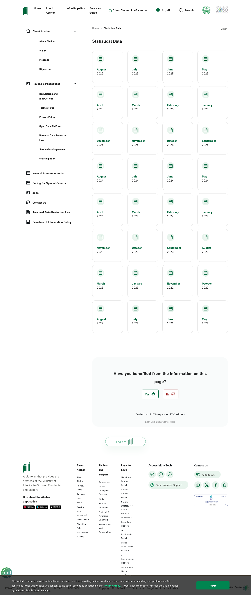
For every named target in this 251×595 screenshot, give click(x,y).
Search (189, 10)
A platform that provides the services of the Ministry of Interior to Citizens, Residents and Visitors (42, 483)
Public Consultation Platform (127, 546)
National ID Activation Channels (104, 515)
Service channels (103, 505)
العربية (166, 10)
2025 (100, 73)
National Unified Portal (125, 493)
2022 (170, 287)
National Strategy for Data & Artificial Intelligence (126, 509)
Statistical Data (81, 526)
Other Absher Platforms (128, 10)
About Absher (50, 10)
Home (37, 7)
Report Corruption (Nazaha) (104, 490)
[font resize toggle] (161, 474)
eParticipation (76, 7)
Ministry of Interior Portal (126, 481)
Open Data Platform (126, 523)
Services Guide (95, 10)
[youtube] (198, 485)
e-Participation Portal (127, 534)
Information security (82, 534)
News (79, 502)
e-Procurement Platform (127, 558)
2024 (100, 144)
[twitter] (207, 485)
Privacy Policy (80, 487)
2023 (100, 251)
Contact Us (104, 482)
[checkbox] (150, 394)
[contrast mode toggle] (152, 474)
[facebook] (215, 485)
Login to (121, 441)
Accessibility (83, 519)
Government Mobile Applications (127, 571)
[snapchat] (224, 485)
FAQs (101, 499)
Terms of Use (81, 496)
